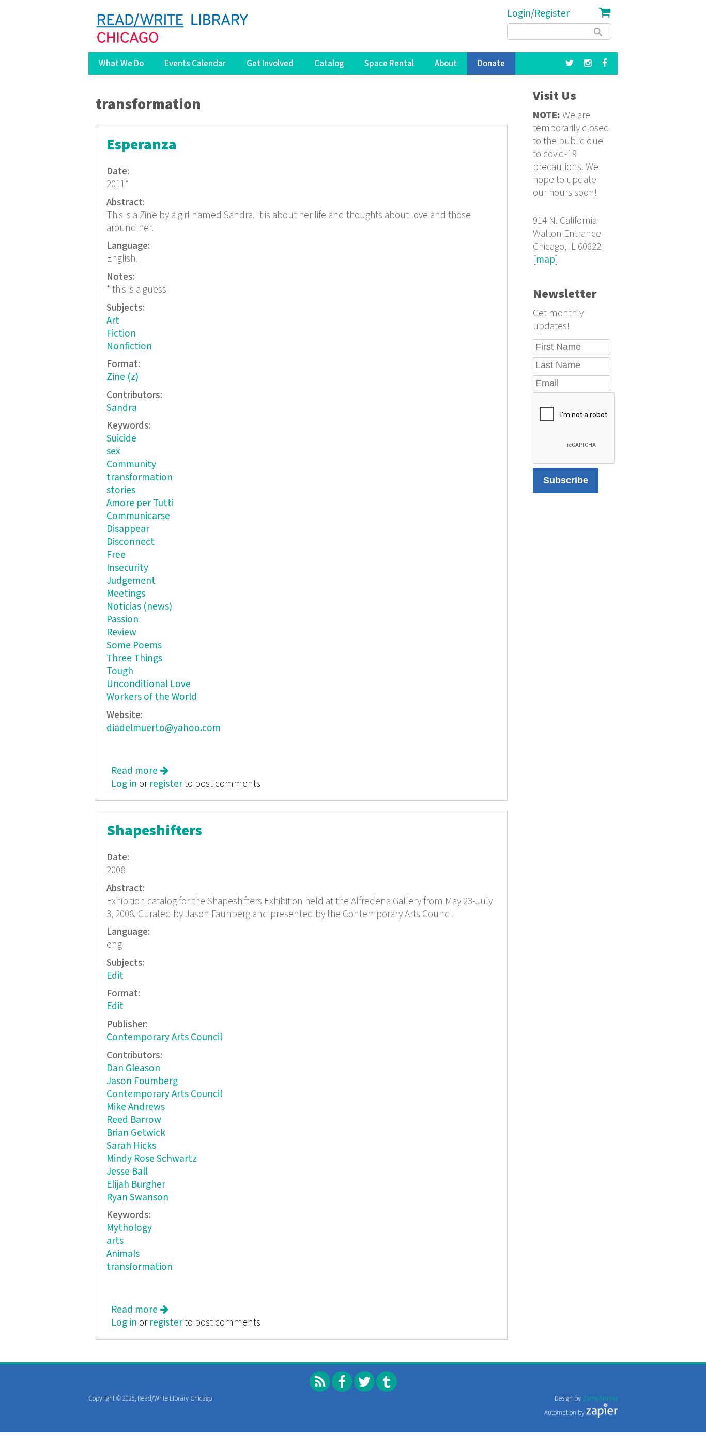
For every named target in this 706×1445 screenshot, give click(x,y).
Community (131, 464)
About (446, 63)
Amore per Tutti (140, 503)
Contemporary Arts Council (164, 1037)
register (165, 784)
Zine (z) (122, 377)
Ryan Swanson (137, 1197)
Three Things (134, 658)
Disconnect (130, 542)
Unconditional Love (148, 684)
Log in (124, 784)
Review (121, 632)
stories (120, 490)
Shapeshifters (154, 831)
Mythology (129, 1228)
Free (116, 555)
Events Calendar (195, 63)
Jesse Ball (127, 1171)
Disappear (127, 529)
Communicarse (138, 516)
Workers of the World (151, 697)
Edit (115, 975)
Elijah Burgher (135, 1184)
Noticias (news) (139, 606)
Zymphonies (600, 1398)
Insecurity (127, 567)
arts (115, 1241)
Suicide (121, 438)
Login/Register (538, 13)
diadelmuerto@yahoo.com (163, 728)
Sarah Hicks (131, 1145)
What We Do (121, 63)
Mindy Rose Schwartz (151, 1158)
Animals (123, 1254)
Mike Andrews (135, 1107)
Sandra (121, 408)
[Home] (173, 28)
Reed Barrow (133, 1120)
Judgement (131, 580)
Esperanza (141, 145)
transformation (139, 477)
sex (113, 451)
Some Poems (134, 645)
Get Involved (270, 63)
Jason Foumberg (142, 1081)
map (545, 259)
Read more (139, 771)
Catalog (329, 63)
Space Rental (389, 63)
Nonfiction (129, 346)
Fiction (121, 333)
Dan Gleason (133, 1068)
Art (112, 320)
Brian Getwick (135, 1133)
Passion (122, 619)
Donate (491, 63)
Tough (119, 671)
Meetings (125, 593)
